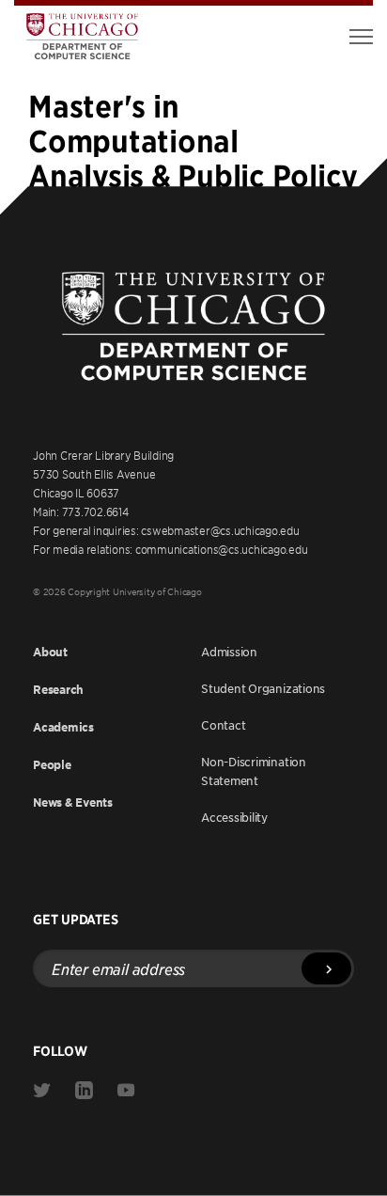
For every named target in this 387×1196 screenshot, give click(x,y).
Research (58, 690)
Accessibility (234, 817)
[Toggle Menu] (361, 36)
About (50, 652)
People (52, 765)
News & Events (73, 802)
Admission (229, 651)
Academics (63, 727)
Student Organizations (263, 688)
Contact (223, 724)
